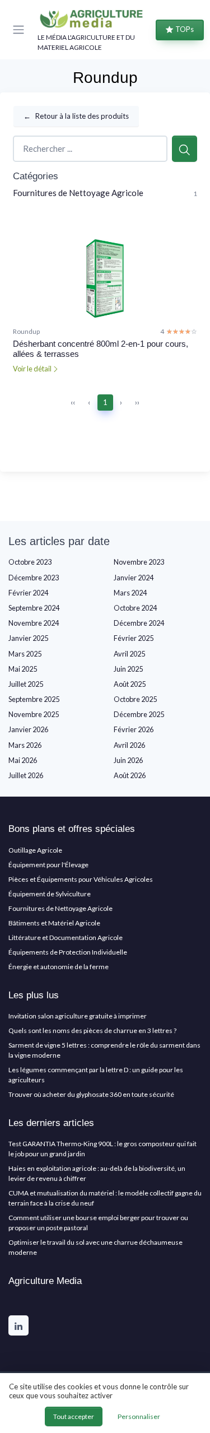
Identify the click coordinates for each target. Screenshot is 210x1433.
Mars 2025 (24, 653)
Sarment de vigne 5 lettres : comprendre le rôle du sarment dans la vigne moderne (104, 1050)
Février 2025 (133, 638)
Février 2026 (133, 729)
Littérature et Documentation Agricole (65, 937)
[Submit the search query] (184, 149)
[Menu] (20, 29)
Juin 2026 (128, 760)
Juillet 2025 (25, 684)
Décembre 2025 (139, 714)
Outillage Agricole (35, 850)
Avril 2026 (129, 745)
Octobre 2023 (30, 561)
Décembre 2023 (33, 577)
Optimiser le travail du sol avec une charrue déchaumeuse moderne (95, 1247)
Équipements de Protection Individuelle (67, 952)
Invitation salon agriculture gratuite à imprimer (77, 1016)
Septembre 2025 (33, 699)
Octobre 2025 (135, 699)
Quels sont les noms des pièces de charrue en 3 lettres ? (92, 1030)
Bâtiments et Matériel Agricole (54, 923)
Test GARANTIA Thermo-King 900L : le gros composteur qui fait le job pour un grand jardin (102, 1148)
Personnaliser (139, 1416)
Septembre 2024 (33, 607)
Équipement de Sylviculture (49, 894)
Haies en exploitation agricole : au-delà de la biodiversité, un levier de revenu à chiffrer (96, 1173)
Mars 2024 (130, 592)
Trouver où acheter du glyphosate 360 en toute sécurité (91, 1094)
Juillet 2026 (25, 775)
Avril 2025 (129, 653)
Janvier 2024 (133, 577)
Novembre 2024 (33, 622)
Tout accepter (73, 1416)
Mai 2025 (22, 668)
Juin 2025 (128, 668)
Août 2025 (130, 684)
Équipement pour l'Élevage (48, 864)
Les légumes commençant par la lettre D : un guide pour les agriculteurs (95, 1075)
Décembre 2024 (139, 622)
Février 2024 (28, 592)
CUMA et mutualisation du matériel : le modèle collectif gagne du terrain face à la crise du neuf (105, 1198)
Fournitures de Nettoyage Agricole (78, 193)
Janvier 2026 (28, 729)
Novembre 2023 (139, 561)
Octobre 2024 (135, 607)
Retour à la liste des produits (76, 115)
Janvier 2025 (28, 638)
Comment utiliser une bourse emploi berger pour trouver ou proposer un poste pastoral (98, 1222)
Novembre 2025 (33, 714)
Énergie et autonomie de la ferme (58, 966)
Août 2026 (130, 775)
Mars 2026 (24, 745)
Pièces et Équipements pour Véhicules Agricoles (80, 879)
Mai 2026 (22, 760)
